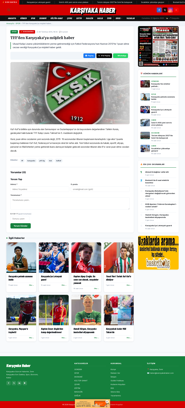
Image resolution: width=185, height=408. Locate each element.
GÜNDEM (23, 18)
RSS (112, 388)
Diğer (118, 18)
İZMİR (109, 18)
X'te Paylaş (105, 56)
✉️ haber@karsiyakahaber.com (160, 373)
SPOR (33, 18)
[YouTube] (176, 10)
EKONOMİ (42, 18)
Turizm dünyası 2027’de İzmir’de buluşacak (106, 2)
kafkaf (58, 161)
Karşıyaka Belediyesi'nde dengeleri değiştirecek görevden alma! (160, 193)
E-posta (74, 184)
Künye (113, 369)
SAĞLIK (100, 18)
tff (22, 161)
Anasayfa (12, 18)
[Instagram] (170, 10)
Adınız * (13, 184)
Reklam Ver (115, 373)
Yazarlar (130, 18)
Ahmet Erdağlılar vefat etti (157, 172)
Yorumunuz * (16, 195)
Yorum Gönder (20, 226)
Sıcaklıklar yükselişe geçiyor (144, 2)
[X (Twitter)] (164, 10)
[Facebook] (159, 10)
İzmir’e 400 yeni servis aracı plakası (65, 2)
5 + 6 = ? (20, 214)
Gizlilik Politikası (117, 380)
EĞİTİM (79, 18)
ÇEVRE (69, 18)
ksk (50, 161)
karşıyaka (31, 161)
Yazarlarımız (116, 395)
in (19, 383)
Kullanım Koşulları (118, 384)
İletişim (113, 377)
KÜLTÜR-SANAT (57, 18)
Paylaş (91, 56)
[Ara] (8, 10)
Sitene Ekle (115, 392)
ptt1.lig (42, 161)
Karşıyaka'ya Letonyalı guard (30, 2)
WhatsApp (122, 56)
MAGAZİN (89, 18)
